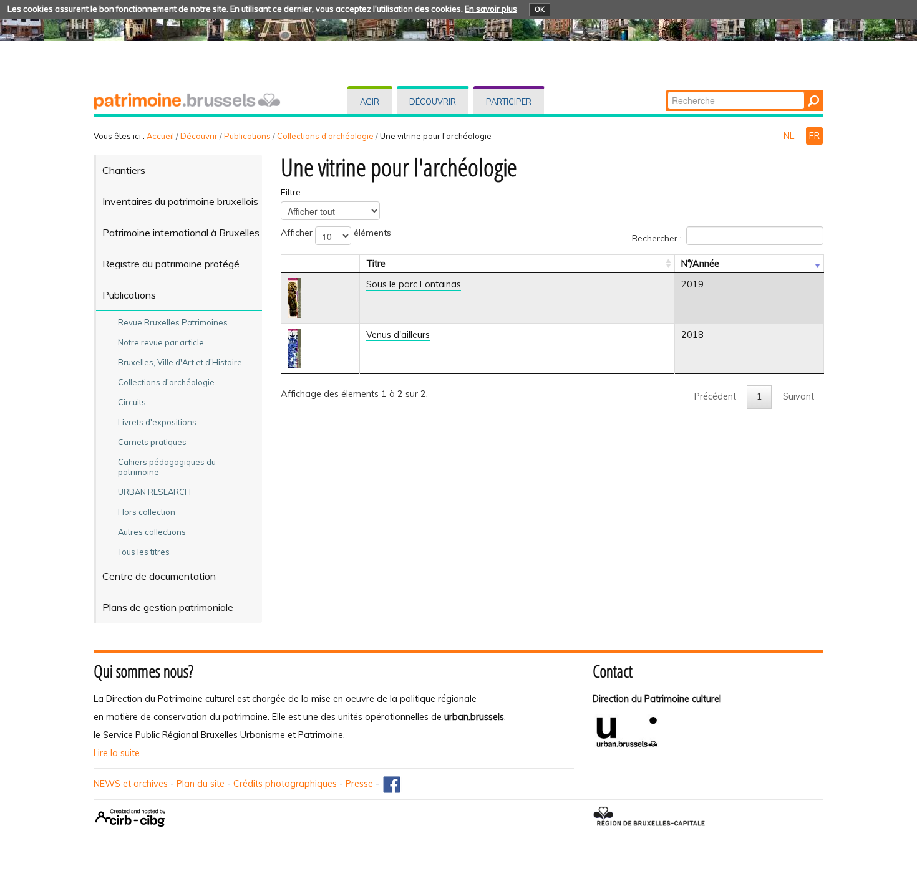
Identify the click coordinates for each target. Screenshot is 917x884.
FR (814, 136)
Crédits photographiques (285, 783)
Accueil (160, 136)
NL (790, 136)
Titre (376, 263)
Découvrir (432, 102)
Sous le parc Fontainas (413, 284)
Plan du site (201, 783)
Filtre (291, 192)
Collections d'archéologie (325, 136)
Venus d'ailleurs (398, 334)
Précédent (715, 396)
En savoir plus (491, 9)
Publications (247, 136)
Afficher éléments (336, 232)
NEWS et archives (131, 783)
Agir (369, 102)
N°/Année (700, 263)
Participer (508, 102)
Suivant (798, 396)
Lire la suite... (119, 753)
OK (540, 9)
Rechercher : (657, 237)
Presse (359, 783)
